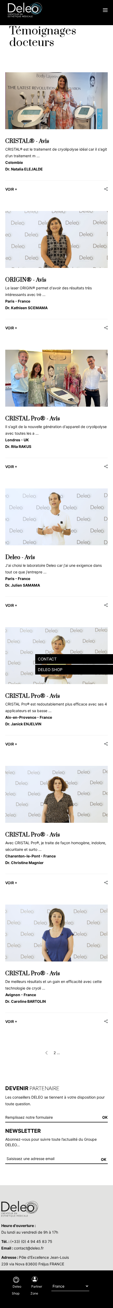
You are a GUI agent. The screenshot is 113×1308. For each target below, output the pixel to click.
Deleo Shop (16, 1289)
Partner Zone (36, 1289)
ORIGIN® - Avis (25, 280)
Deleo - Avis (20, 557)
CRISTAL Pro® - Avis (32, 418)
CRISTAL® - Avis (27, 141)
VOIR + (11, 189)
